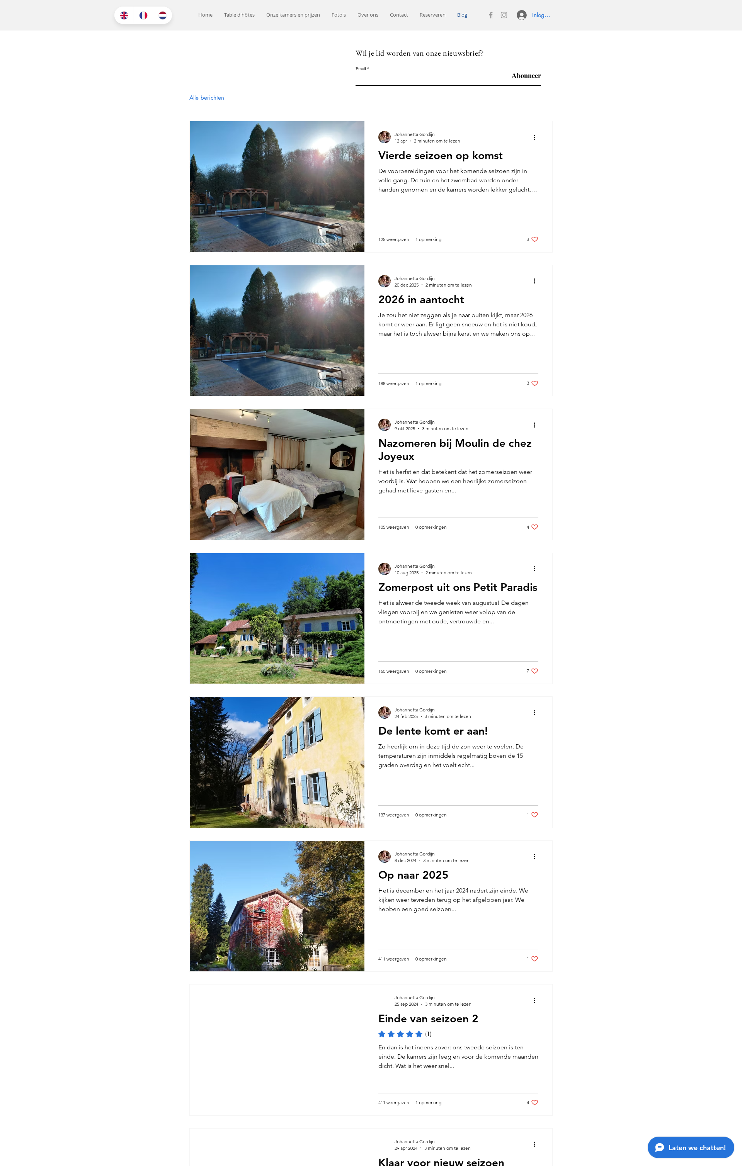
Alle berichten (206, 97)
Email (361, 68)
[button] (293, 15)
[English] (123, 15)
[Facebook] (491, 15)
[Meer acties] (537, 137)
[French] (143, 15)
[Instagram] (504, 15)
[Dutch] (162, 15)
